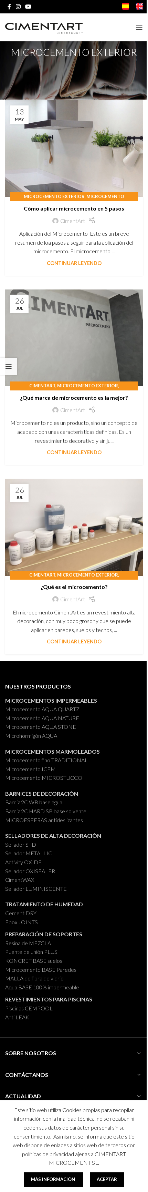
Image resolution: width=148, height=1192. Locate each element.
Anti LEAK (17, 1017)
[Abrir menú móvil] (139, 27)
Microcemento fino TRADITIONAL (46, 760)
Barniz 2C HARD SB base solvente (45, 811)
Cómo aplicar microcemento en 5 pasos (74, 208)
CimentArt (72, 220)
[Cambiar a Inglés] (139, 7)
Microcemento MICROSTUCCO (43, 777)
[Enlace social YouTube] (28, 6)
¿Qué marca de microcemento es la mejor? (74, 397)
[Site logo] (44, 26)
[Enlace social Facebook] (9, 6)
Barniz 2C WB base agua (33, 802)
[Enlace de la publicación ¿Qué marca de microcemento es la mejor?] (74, 337)
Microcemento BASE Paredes (40, 969)
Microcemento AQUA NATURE (42, 718)
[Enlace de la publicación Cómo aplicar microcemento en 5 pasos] (74, 148)
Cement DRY (20, 913)
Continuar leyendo (74, 263)
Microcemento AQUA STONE (40, 726)
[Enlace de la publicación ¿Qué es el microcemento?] (74, 527)
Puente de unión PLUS (31, 951)
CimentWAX (19, 879)
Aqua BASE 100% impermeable (42, 987)
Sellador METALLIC (28, 853)
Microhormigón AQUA (31, 735)
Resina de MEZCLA (28, 943)
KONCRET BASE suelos (33, 960)
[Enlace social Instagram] (18, 6)
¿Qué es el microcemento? (74, 586)
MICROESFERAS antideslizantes (44, 820)
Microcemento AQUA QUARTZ (42, 709)
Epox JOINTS (21, 922)
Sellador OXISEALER (30, 871)
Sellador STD (20, 844)
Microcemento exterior (54, 196)
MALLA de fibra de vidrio (34, 978)
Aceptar (107, 1179)
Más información (53, 1179)
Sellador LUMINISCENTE (36, 888)
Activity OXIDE (23, 862)
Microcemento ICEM (30, 769)
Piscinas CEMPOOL (29, 1008)
